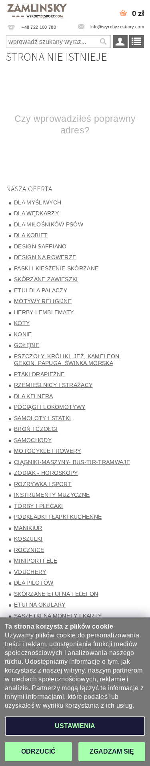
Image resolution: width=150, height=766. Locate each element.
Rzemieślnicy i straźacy (53, 385)
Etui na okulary (40, 604)
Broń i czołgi (36, 429)
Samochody (33, 440)
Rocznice (29, 550)
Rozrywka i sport (43, 484)
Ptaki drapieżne (39, 374)
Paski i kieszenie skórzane (56, 268)
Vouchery (30, 572)
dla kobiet (31, 235)
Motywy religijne (43, 301)
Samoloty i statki (42, 418)
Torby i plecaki (38, 506)
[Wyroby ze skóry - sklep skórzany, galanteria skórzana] (37, 10)
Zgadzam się (112, 751)
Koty (22, 323)
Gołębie (26, 345)
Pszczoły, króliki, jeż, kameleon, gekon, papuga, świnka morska (67, 360)
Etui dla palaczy (40, 290)
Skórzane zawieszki (46, 279)
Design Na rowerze (45, 257)
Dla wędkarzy (36, 213)
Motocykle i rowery (47, 451)
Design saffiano (40, 246)
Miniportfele (35, 561)
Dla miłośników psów (48, 224)
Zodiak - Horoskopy (46, 473)
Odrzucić (38, 751)
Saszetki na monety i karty (58, 616)
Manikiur (28, 528)
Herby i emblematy (44, 312)
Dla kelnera (33, 396)
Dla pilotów (34, 582)
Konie (23, 334)
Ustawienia (75, 725)
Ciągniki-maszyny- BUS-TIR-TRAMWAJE (72, 462)
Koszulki (28, 539)
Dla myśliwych (37, 202)
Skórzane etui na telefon (56, 594)
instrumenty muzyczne (52, 495)
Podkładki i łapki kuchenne (58, 517)
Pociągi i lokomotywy (49, 407)
